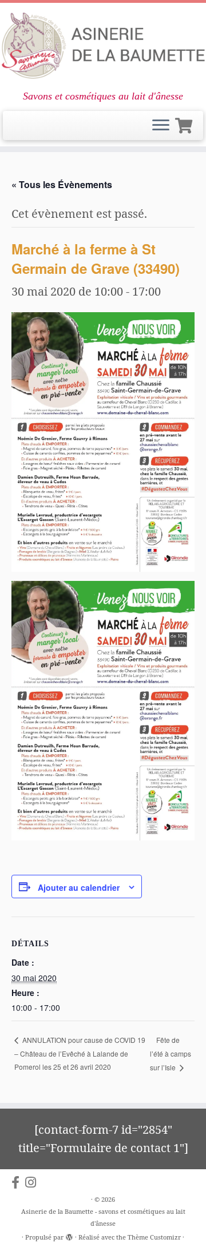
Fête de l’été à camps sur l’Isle (170, 1054)
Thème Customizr (154, 1237)
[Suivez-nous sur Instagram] (33, 1182)
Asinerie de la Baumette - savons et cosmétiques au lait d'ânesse (103, 1217)
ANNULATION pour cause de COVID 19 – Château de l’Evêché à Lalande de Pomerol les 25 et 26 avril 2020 (79, 1053)
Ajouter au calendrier (79, 887)
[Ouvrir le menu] (160, 125)
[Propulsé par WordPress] (69, 1235)
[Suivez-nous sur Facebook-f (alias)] (18, 1182)
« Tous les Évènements (61, 184)
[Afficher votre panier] (185, 123)
